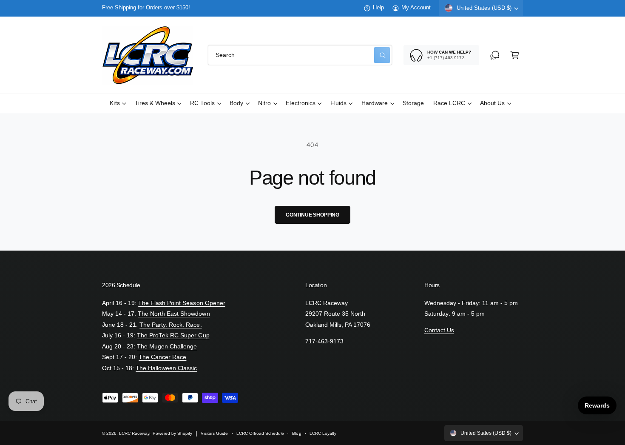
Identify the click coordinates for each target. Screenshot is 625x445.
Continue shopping (312, 214)
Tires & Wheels (155, 103)
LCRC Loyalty (323, 433)
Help (378, 8)
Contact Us (439, 330)
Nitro (264, 103)
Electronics (300, 103)
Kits (114, 103)
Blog (296, 433)
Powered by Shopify (172, 433)
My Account (416, 8)
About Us (492, 103)
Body (236, 103)
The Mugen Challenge (167, 346)
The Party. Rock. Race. (170, 325)
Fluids (338, 103)
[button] (515, 55)
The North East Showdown (174, 314)
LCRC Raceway (134, 433)
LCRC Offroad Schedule (260, 433)
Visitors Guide (214, 433)
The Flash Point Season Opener (181, 303)
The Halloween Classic (166, 368)
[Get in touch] (495, 55)
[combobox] (300, 55)
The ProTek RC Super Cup (173, 335)
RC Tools (202, 103)
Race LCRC (449, 103)
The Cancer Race (162, 357)
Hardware (374, 103)
